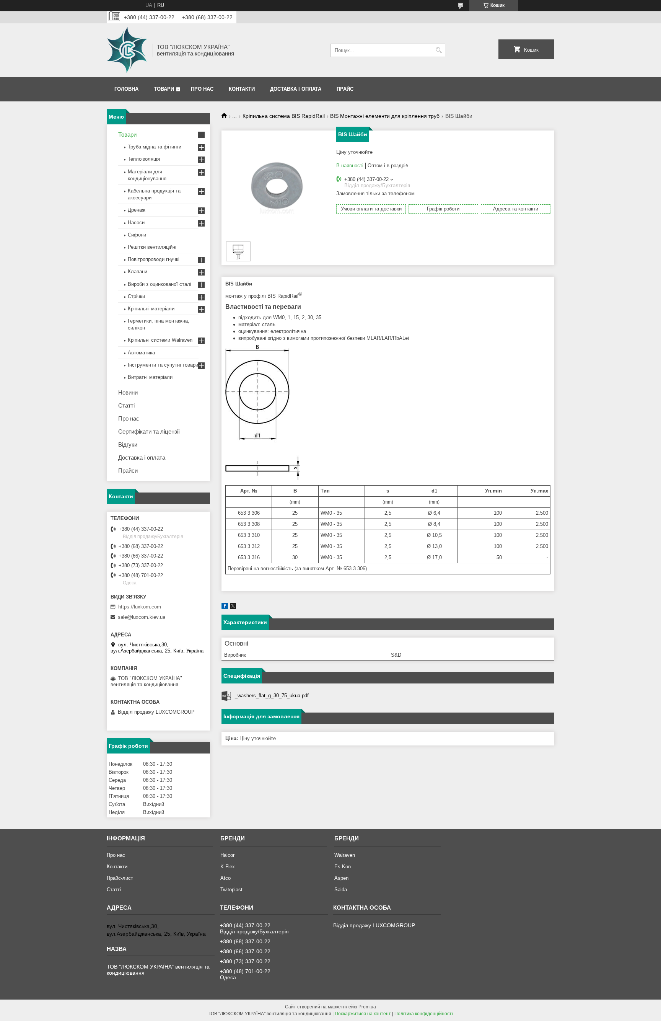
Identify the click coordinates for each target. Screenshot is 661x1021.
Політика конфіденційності (423, 1013)
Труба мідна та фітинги (154, 147)
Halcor (227, 855)
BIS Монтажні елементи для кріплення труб (385, 116)
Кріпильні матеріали (151, 309)
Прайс (345, 89)
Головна (126, 89)
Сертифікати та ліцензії (149, 431)
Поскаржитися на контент (363, 1013)
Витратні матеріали (150, 377)
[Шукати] (438, 50)
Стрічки (136, 296)
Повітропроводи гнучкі (153, 259)
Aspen (341, 878)
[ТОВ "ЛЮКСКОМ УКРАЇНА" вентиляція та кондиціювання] (127, 50)
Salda (340, 889)
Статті (126, 405)
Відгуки (127, 444)
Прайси (128, 470)
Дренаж (136, 210)
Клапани (137, 271)
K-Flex (227, 866)
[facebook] (224, 607)
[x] (233, 607)
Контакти (242, 89)
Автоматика (141, 353)
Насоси (136, 222)
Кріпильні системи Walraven (160, 340)
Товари (164, 89)
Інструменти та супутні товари (163, 365)
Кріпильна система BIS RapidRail (284, 116)
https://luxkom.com (139, 607)
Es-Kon (342, 866)
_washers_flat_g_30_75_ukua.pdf (272, 695)
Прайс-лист (120, 878)
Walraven (344, 855)
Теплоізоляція (144, 159)
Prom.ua (367, 1007)
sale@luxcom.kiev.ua (141, 617)
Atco (225, 878)
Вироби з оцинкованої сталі (159, 284)
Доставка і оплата (295, 89)
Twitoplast (231, 889)
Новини (128, 392)
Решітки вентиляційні (152, 247)
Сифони (137, 235)
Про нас (202, 89)
